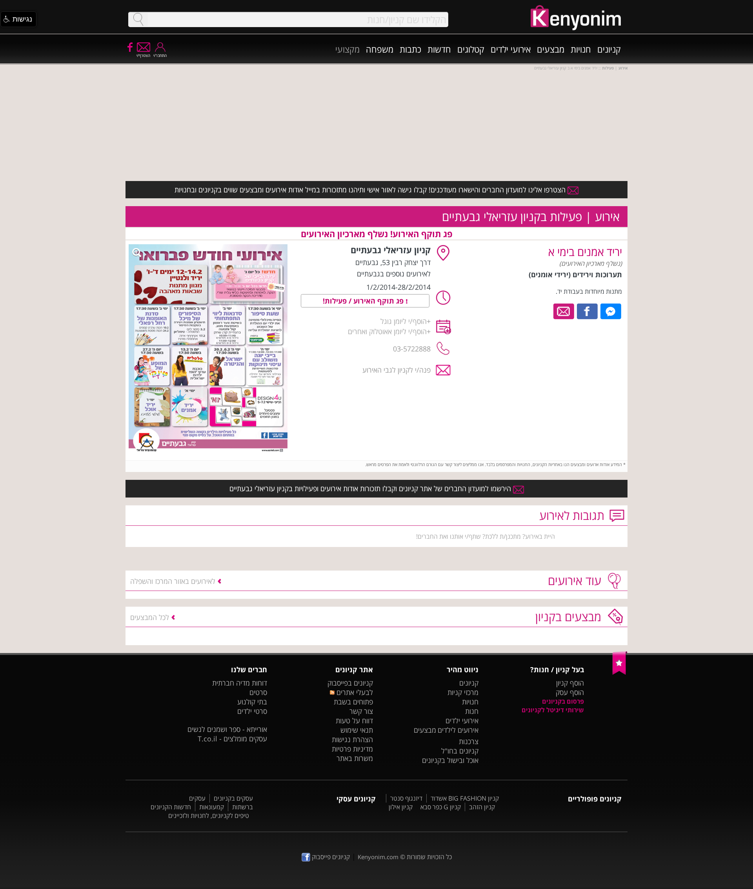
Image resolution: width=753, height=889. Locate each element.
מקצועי (347, 49)
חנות (471, 711)
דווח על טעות (354, 720)
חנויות (581, 49)
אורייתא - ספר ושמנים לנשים (227, 729)
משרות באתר (354, 758)
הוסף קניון (570, 683)
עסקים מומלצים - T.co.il (232, 738)
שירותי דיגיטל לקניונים (553, 710)
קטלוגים (470, 49)
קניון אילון (401, 807)
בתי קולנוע (252, 701)
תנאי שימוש (356, 730)
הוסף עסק (570, 692)
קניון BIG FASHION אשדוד (465, 798)
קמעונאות (211, 807)
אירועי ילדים (511, 49)
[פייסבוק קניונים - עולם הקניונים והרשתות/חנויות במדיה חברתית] (129, 46)
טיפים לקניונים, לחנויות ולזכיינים (208, 815)
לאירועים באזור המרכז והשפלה (172, 581)
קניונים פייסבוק (330, 856)
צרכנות (468, 741)
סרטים (258, 692)
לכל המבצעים (149, 617)
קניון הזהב (482, 807)
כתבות (410, 49)
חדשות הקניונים (171, 807)
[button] (18, 19)
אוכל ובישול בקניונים (450, 760)
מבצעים (550, 49)
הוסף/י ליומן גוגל (403, 321)
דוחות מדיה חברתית (239, 683)
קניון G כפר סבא (440, 807)
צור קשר (361, 711)
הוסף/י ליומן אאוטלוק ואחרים (387, 331)
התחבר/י (160, 55)
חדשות (439, 49)
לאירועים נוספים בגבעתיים (394, 273)
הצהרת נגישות (352, 739)
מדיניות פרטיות (352, 749)
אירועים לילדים (458, 730)
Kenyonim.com (378, 857)
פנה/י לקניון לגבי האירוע (396, 370)
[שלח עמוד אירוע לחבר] (564, 310)
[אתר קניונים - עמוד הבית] (620, 673)
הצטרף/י (143, 55)
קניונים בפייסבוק (350, 683)
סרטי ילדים (252, 711)
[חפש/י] (138, 19)
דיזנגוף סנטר (406, 798)
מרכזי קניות (462, 692)
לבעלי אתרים (354, 692)
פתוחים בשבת (353, 701)
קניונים (609, 49)
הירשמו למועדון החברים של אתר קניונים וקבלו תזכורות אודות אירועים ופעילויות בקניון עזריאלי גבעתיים (371, 488)
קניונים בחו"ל (459, 750)
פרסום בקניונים (563, 701)
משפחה (379, 49)
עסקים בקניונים (233, 798)
